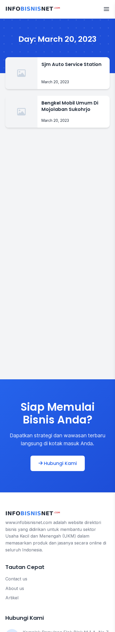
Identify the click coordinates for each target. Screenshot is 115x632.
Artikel (11, 597)
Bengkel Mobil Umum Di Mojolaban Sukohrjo (69, 106)
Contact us (16, 578)
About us (14, 588)
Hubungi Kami (60, 463)
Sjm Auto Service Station (71, 64)
